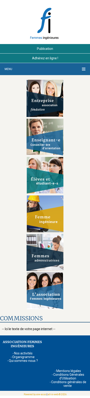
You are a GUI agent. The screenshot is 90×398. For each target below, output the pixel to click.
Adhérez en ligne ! (45, 58)
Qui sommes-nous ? (23, 361)
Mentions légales (68, 371)
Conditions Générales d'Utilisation (68, 376)
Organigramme (23, 357)
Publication (45, 49)
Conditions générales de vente (68, 384)
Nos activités (23, 353)
